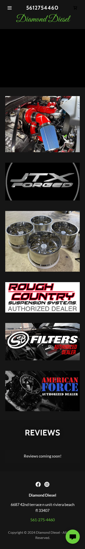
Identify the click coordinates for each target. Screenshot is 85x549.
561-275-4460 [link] (42, 519)
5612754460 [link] (42, 7)
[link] (75, 7)
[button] (10, 7)
